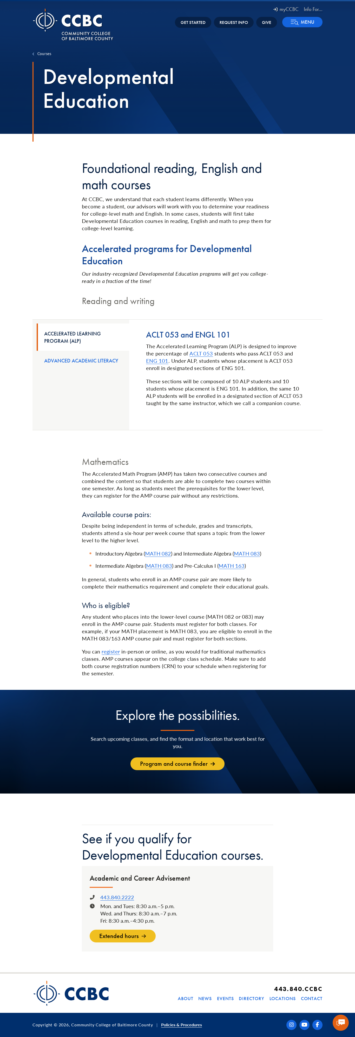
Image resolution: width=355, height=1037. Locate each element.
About (185, 998)
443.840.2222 (117, 897)
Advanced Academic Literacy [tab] (81, 360)
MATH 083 (247, 553)
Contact (312, 998)
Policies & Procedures (181, 1025)
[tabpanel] (226, 368)
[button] (302, 22)
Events (225, 998)
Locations (282, 998)
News (205, 998)
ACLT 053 (201, 353)
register (111, 651)
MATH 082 (158, 553)
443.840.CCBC (298, 989)
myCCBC (289, 9)
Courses (44, 53)
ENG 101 (157, 360)
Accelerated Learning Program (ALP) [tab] (72, 337)
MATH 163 (232, 565)
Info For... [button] (313, 9)
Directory (251, 998)
